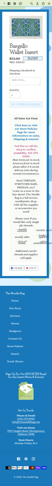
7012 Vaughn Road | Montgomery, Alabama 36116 (26, 432)
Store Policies (15, 346)
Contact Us (15, 338)
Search (15, 353)
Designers (15, 331)
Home (15, 300)
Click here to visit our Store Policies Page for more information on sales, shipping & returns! (26, 132)
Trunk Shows (15, 361)
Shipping (14, 70)
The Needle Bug (30, 476)
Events (15, 323)
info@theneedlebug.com (26, 421)
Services (15, 315)
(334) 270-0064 (26, 418)
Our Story (15, 308)
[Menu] (49, 3)
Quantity (14, 89)
